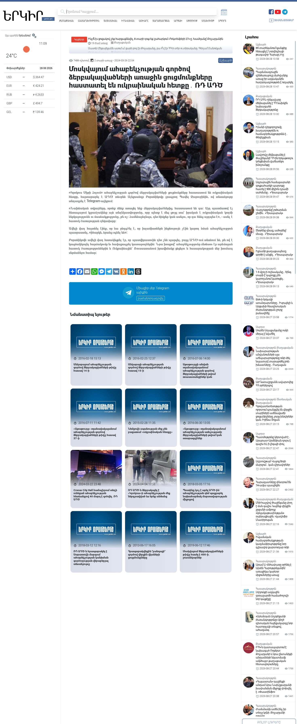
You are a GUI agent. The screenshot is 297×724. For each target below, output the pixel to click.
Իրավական (128, 20)
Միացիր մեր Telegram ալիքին (152, 290)
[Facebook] (271, 11)
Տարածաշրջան (161, 20)
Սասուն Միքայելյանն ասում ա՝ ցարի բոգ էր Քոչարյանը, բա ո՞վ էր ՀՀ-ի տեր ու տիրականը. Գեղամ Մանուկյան (155, 38)
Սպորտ (222, 20)
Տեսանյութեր (284, 20)
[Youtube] (278, 11)
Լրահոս (251, 37)
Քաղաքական (66, 20)
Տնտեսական (110, 20)
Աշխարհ (143, 20)
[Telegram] (285, 11)
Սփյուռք (191, 20)
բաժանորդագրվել (150, 298)
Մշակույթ (208, 20)
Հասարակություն (88, 20)
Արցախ (178, 20)
